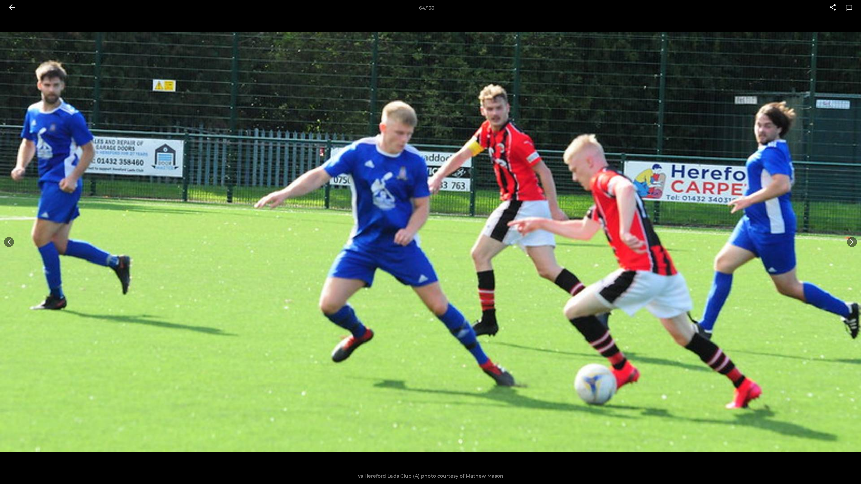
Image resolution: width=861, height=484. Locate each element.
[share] (833, 8)
